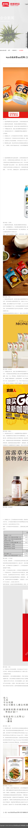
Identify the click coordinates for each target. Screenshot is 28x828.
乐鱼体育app (11, 5)
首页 (9, 50)
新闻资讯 (14, 50)
